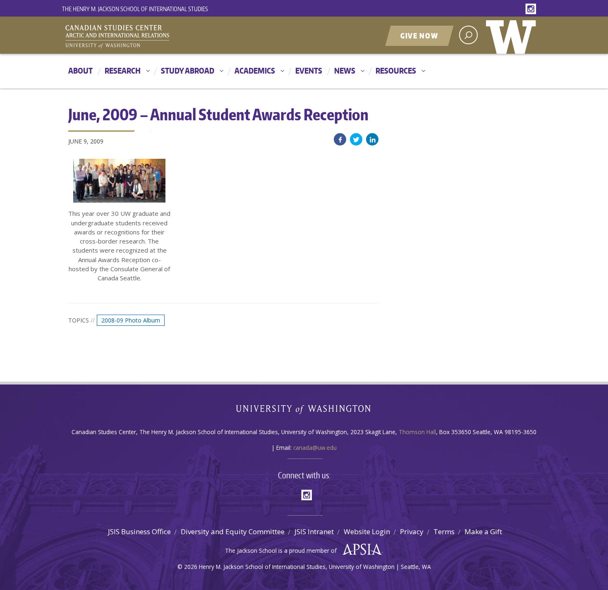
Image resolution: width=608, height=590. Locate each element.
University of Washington (513, 35)
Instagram (532, 9)
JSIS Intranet (314, 531)
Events (308, 70)
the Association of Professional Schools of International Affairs (360, 549)
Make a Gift (483, 531)
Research (123, 70)
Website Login (367, 531)
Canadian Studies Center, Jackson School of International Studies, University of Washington (155, 36)
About (80, 70)
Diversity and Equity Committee (233, 531)
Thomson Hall (417, 432)
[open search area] (468, 35)
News (344, 70)
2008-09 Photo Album (130, 320)
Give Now (419, 35)
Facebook (340, 139)
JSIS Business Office (139, 531)
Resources (396, 70)
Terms (444, 531)
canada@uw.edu (315, 447)
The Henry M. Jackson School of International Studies (135, 8)
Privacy (412, 531)
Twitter (356, 139)
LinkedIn (372, 139)
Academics (255, 70)
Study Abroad (187, 70)
